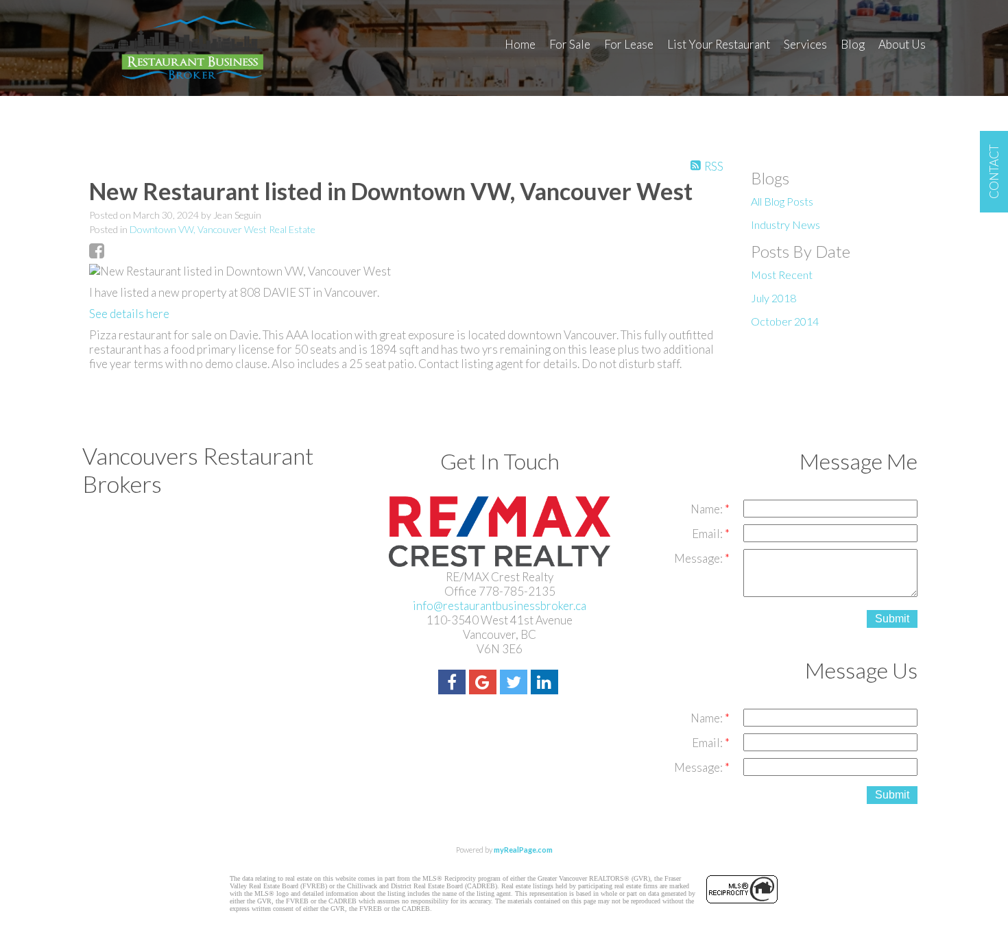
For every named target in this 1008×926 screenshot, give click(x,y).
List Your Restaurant (718, 44)
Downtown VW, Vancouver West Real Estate (222, 229)
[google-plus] (484, 684)
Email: (708, 533)
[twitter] (515, 684)
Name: (708, 509)
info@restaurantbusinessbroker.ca (499, 605)
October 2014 (785, 321)
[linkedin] (546, 684)
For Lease (628, 44)
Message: (699, 558)
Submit (892, 618)
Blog (853, 44)
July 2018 (773, 297)
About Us (902, 44)
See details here (129, 313)
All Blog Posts (782, 201)
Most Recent (782, 274)
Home (520, 44)
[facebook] (453, 684)
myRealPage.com (523, 849)
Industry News (785, 224)
